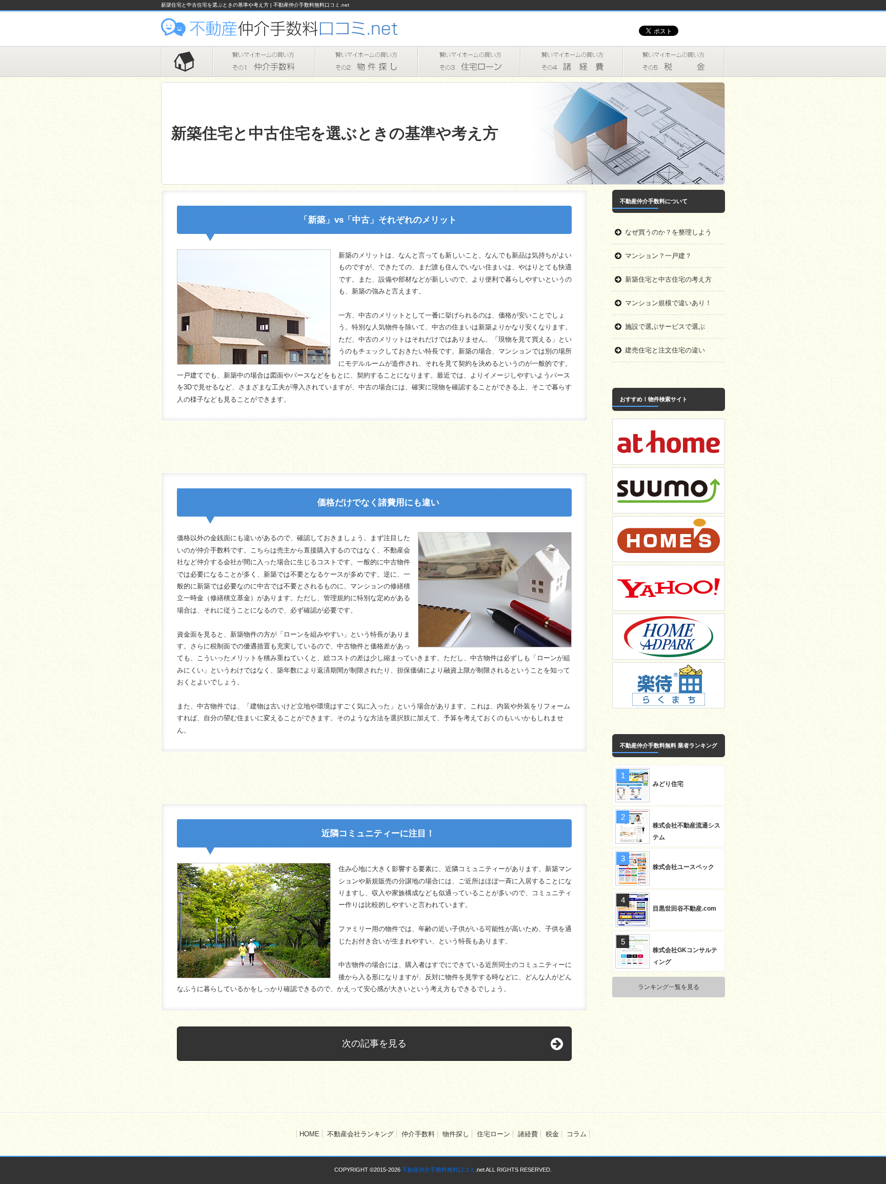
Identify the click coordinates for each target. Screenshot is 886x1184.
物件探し (366, 61)
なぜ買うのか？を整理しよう (668, 232)
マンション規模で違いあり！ (668, 303)
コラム (577, 1134)
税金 (673, 61)
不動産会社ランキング (360, 1134)
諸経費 (571, 61)
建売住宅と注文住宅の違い (665, 350)
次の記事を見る (374, 1043)
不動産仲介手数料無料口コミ (438, 1170)
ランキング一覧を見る (668, 987)
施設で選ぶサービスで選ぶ (665, 326)
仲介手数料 (263, 61)
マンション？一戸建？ (658, 256)
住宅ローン (468, 61)
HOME (186, 61)
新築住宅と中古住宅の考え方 (668, 279)
